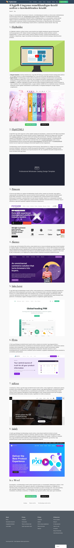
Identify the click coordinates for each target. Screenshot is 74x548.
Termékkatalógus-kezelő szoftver (31, 16)
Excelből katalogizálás (47, 139)
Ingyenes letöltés (63, 1)
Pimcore (16, 189)
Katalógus (25, 503)
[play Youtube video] (37, 56)
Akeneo (15, 241)
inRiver (15, 383)
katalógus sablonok (16, 136)
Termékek (35, 1)
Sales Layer (17, 286)
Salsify (15, 428)
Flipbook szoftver (32, 503)
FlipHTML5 (18, 129)
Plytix (14, 339)
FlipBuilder (17, 27)
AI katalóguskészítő (57, 141)
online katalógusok (37, 141)
